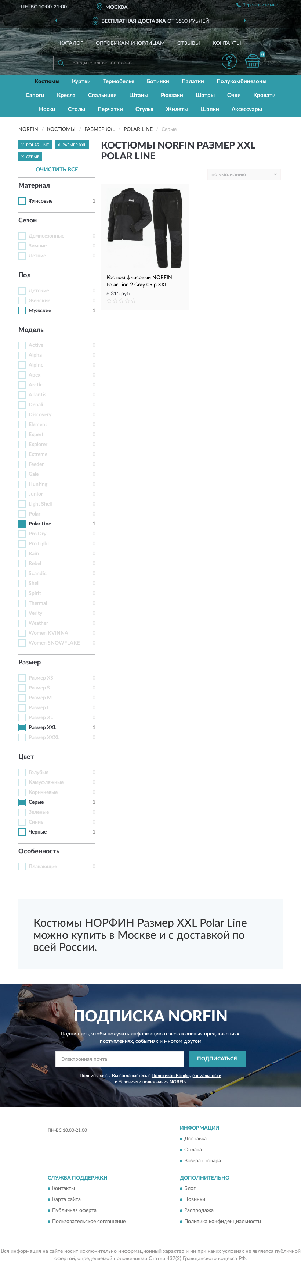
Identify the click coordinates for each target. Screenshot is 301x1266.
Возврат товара (202, 1160)
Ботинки (158, 81)
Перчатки (110, 109)
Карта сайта (66, 1199)
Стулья (144, 109)
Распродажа (199, 1210)
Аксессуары (247, 109)
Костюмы (47, 81)
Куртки (81, 81)
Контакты (227, 43)
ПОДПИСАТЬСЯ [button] (217, 1059)
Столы (76, 109)
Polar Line (40, 524)
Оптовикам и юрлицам (130, 43)
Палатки (193, 81)
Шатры (205, 95)
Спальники (102, 95)
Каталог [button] (71, 43)
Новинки (194, 1199)
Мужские (40, 310)
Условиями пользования (143, 1082)
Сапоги (35, 95)
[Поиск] (60, 63)
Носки (47, 109)
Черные (38, 832)
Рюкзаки (172, 95)
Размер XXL (42, 727)
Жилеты (177, 109)
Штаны (138, 95)
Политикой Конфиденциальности (186, 1075)
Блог (190, 1188)
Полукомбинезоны (241, 81)
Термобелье (118, 81)
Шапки (210, 109)
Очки (234, 95)
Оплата (193, 1149)
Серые (36, 802)
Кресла (66, 95)
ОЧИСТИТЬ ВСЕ (57, 169)
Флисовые (40, 201)
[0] (253, 61)
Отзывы (188, 43)
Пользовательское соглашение (89, 1221)
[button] (229, 61)
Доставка (195, 1138)
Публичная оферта (74, 1210)
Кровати (264, 95)
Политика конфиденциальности (222, 1221)
